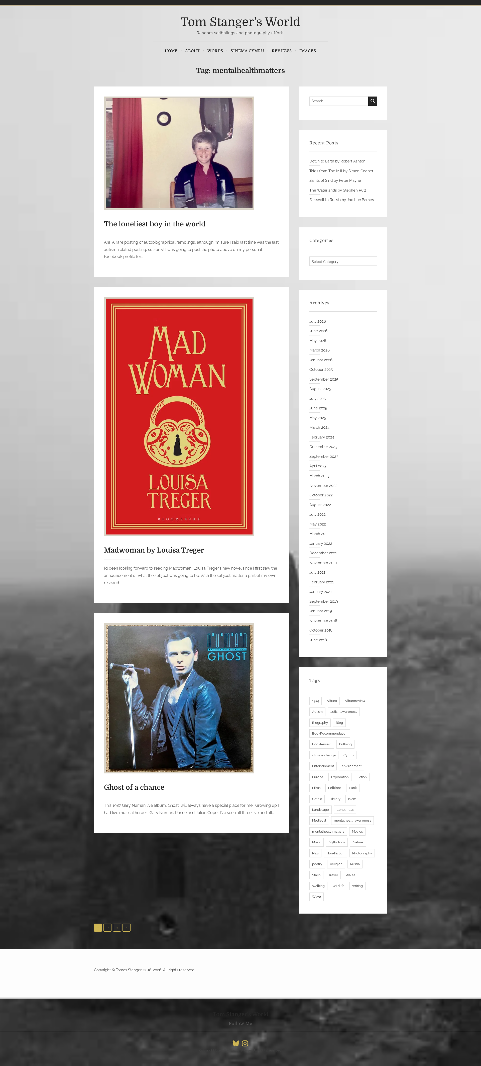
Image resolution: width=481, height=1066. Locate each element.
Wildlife (338, 886)
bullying (345, 744)
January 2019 (320, 611)
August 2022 (320, 505)
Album (332, 701)
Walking (318, 886)
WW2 (316, 897)
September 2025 (323, 379)
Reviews (282, 51)
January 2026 (320, 360)
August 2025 (320, 389)
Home (171, 51)
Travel (333, 875)
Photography (362, 853)
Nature (358, 842)
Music (316, 842)
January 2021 (320, 591)
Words (215, 51)
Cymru (348, 755)
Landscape (320, 810)
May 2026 (317, 340)
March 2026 (319, 350)
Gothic (317, 799)
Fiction (361, 777)
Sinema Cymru (247, 51)
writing (357, 886)
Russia (355, 864)
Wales (350, 875)
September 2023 (323, 456)
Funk (353, 788)
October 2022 (321, 495)
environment (352, 766)
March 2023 (319, 476)
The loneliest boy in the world (155, 224)
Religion (336, 864)
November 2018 (323, 620)
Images (307, 51)
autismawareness (343, 712)
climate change (324, 755)
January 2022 (320, 543)
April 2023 (317, 466)
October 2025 (321, 369)
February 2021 (321, 582)
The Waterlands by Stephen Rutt (337, 190)
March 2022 (319, 533)
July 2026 (317, 321)
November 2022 (323, 485)
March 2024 (319, 427)
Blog (339, 723)
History (335, 799)
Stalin (316, 875)
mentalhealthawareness (352, 820)
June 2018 (318, 640)
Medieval (319, 820)
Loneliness (345, 810)
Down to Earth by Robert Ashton (337, 161)
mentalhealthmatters (328, 831)
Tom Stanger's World (240, 22)
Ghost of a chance (134, 787)
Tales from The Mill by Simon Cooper (341, 171)
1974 (315, 701)
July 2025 (317, 398)
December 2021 (323, 553)
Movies (357, 831)
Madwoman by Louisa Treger (154, 550)
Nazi (315, 853)
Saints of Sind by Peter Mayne (335, 180)
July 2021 (317, 572)
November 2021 (323, 563)
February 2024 (321, 437)
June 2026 (318, 331)
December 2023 (323, 447)
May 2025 (317, 418)
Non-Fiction (335, 853)
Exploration (340, 777)
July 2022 (317, 514)
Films (316, 788)
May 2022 (317, 524)
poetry (317, 864)
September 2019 (323, 601)
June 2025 (318, 408)
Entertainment (323, 766)
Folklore (334, 788)
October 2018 (320, 630)
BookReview (321, 744)
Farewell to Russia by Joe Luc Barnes (341, 200)
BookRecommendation (329, 733)
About (192, 51)
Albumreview (355, 701)
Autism (317, 712)
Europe (317, 777)
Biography (320, 723)
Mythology (337, 842)
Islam (352, 799)
